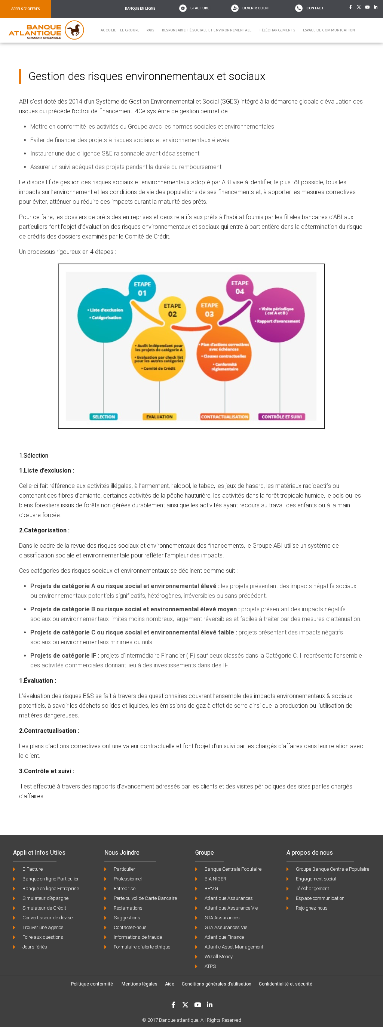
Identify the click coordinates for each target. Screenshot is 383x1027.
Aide (169, 984)
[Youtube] (367, 7)
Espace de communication (329, 30)
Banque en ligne (140, 8)
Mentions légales (139, 984)
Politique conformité (92, 984)
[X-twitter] (359, 7)
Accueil (108, 30)
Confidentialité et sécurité (285, 984)
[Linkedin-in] (376, 7)
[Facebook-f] (350, 7)
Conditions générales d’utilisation (216, 984)
